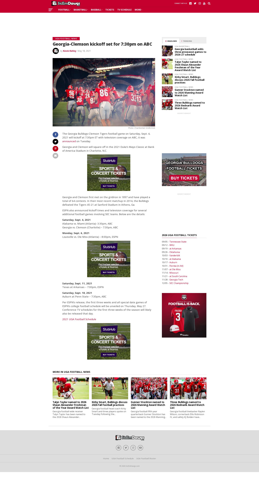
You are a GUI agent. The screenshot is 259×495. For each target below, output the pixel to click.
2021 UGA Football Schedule (79, 319)
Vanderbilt (174, 255)
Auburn (173, 262)
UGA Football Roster (146, 458)
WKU (171, 245)
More (138, 9)
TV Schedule (124, 9)
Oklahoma (174, 252)
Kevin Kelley (69, 50)
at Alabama (175, 258)
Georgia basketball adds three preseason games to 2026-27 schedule (190, 51)
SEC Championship (178, 283)
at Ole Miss (175, 269)
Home (106, 458)
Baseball (96, 9)
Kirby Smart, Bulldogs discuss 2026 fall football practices (189, 79)
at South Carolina (178, 276)
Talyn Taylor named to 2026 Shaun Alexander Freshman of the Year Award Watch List (188, 66)
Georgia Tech (176, 279)
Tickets (109, 9)
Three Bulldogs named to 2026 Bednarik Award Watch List (190, 105)
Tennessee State (177, 241)
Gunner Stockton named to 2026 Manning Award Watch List (189, 92)
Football (64, 9)
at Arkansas (175, 248)
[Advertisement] (129, 21)
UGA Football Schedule (123, 458)
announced (69, 141)
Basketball (80, 9)
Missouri (173, 272)
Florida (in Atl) (176, 265)
